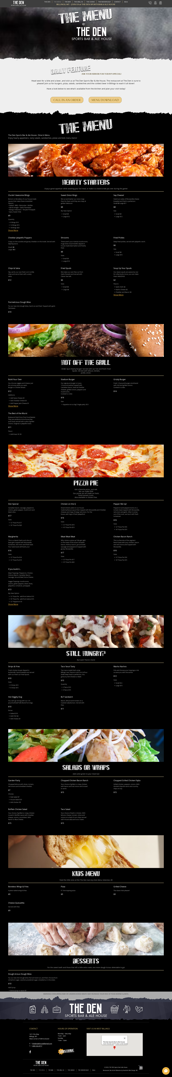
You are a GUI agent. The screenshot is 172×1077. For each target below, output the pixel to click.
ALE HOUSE (23, 5)
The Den (127, 80)
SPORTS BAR (14, 5)
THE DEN (18, 2)
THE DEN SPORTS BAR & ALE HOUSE (98, 4)
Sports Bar (117, 1067)
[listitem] (13, 222)
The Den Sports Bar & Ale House (90, 80)
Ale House (124, 1067)
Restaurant (106, 1070)
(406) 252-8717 (37, 1046)
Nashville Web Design (129, 1070)
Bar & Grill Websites (115, 1070)
